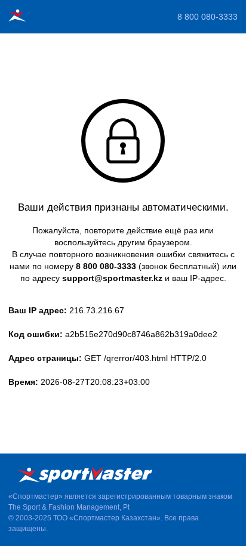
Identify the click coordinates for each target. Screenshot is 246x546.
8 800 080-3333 (207, 16)
